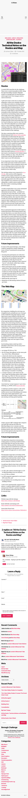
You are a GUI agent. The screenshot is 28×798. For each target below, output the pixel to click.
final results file (20, 385)
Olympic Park (5, 773)
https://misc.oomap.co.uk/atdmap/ (10, 500)
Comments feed (5, 670)
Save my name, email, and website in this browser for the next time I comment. (14, 611)
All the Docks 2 (5, 701)
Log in (3, 666)
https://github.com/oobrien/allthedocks (12, 505)
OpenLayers (19, 37)
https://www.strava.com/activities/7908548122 (14, 510)
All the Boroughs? (6, 698)
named (10, 631)
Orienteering (5, 779)
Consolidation (5, 707)
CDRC (3, 748)
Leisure (3, 764)
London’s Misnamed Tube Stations (16, 643)
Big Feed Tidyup (5, 710)
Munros (3, 770)
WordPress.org (5, 672)
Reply (3, 551)
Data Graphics (5, 756)
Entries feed (4, 668)
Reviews (3, 783)
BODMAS (3, 746)
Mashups (3, 768)
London (14, 37)
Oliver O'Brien (10, 51)
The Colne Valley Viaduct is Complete (11, 690)
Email (3, 598)
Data (2, 754)
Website (3, 604)
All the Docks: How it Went (8, 718)
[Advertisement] (14, 20)
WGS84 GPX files (19, 151)
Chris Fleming (5, 637)
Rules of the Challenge (14, 737)
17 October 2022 (20, 51)
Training (3, 787)
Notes (3, 772)
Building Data (5, 704)
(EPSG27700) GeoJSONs (19, 135)
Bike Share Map (15, 628)
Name (3, 592)
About (12, 640)
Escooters (4, 758)
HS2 (2, 762)
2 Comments (15, 53)
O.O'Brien (14, 2)
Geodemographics (6, 760)
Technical (19, 39)
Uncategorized (5, 789)
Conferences (5, 750)
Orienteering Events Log (8, 781)
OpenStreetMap (10, 39)
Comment (4, 579)
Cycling (3, 752)
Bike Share (8, 37)
